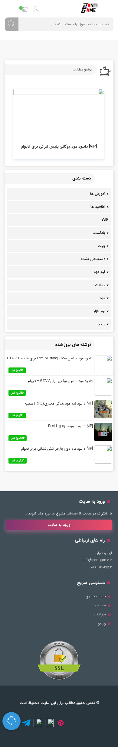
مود (102, 298)
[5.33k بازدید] (58, 114)
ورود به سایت (59, 525)
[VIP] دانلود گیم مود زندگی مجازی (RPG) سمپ (59, 403)
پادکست (99, 233)
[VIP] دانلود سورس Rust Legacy (70, 426)
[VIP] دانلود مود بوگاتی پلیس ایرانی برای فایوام (59, 146)
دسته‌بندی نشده (93, 259)
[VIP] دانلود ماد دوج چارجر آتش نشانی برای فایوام (57, 449)
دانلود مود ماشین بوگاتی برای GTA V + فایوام (60, 381)
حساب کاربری (96, 596)
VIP (105, 220)
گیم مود (99, 272)
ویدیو (101, 324)
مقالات (100, 285)
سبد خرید (99, 605)
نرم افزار (99, 311)
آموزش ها (97, 194)
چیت (101, 246)
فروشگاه (100, 614)
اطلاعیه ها (97, 207)
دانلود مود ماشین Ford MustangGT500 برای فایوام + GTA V (50, 358)
